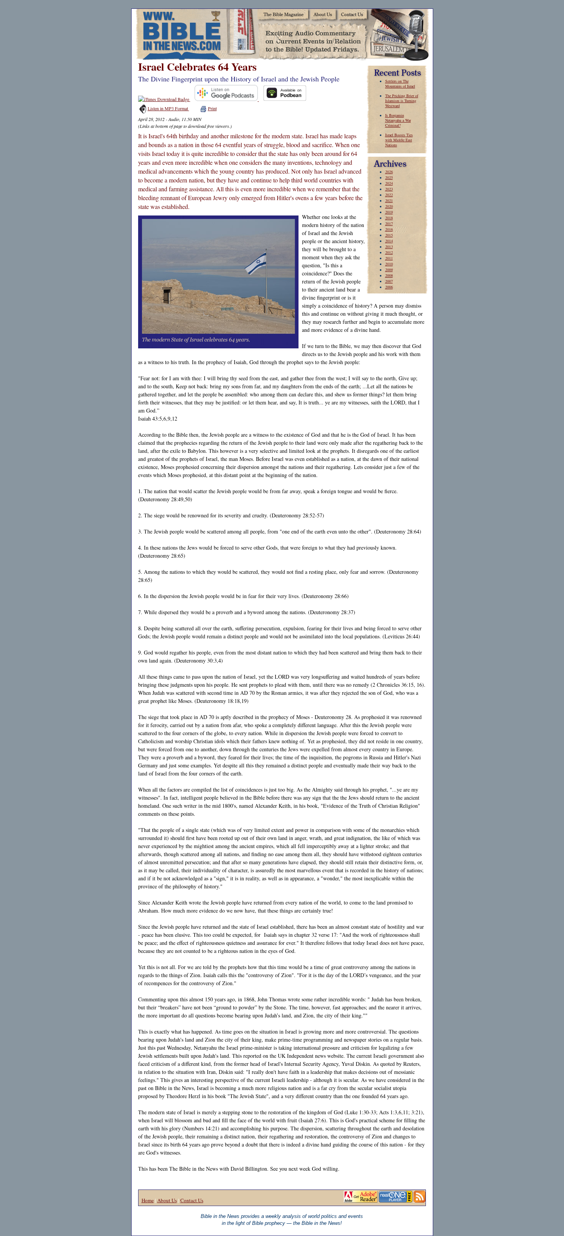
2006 (389, 287)
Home (148, 1200)
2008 (389, 275)
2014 (389, 241)
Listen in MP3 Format (168, 108)
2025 (389, 177)
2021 (389, 200)
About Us (167, 1200)
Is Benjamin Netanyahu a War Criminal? (398, 120)
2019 (389, 212)
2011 (389, 258)
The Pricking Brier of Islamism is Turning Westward (401, 100)
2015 (389, 235)
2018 (389, 217)
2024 (389, 183)
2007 (389, 281)
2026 (389, 171)
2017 (389, 223)
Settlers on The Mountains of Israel (400, 83)
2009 (389, 269)
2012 (389, 252)
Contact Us (191, 1200)
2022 (389, 194)
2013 (389, 246)
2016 (389, 229)
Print (212, 108)
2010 (389, 264)
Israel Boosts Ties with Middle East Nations (399, 139)
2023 (389, 189)
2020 (389, 206)
